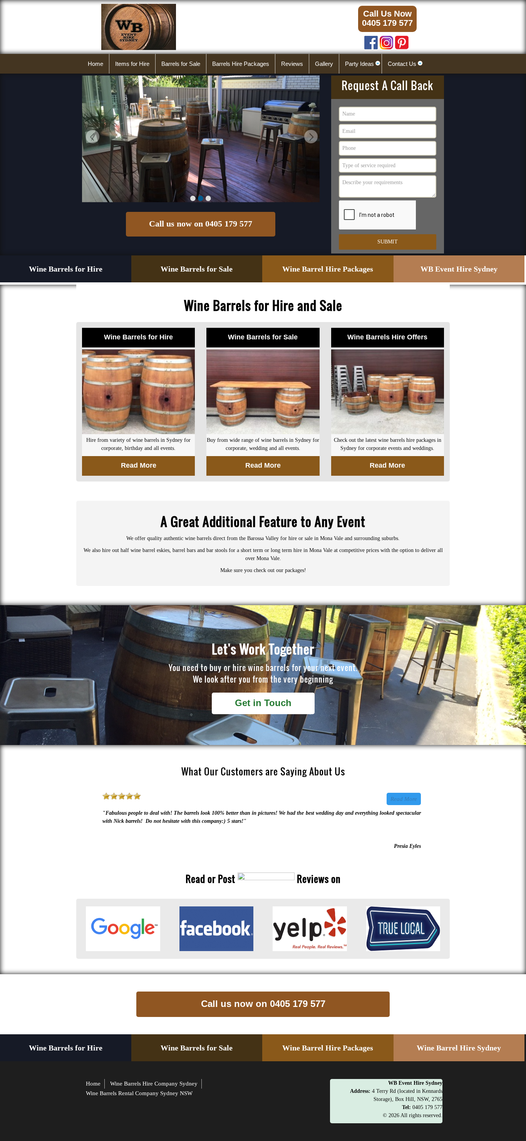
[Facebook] (371, 40)
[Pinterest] (402, 40)
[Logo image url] (138, 26)
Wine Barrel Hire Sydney (459, 1048)
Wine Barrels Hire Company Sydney (154, 1084)
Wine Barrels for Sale (197, 269)
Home (93, 1084)
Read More (403, 799)
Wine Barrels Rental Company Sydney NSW (139, 1093)
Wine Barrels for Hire (65, 269)
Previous (91, 137)
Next (310, 137)
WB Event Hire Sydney (459, 269)
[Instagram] (386, 40)
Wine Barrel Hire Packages (327, 269)
